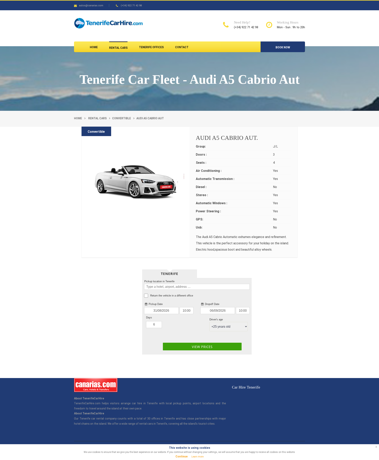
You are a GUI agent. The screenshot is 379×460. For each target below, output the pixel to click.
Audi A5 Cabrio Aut (150, 118)
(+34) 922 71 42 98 (131, 5)
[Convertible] (136, 171)
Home (94, 47)
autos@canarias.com (91, 5)
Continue (181, 456)
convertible (121, 118)
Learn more (197, 456)
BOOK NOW (283, 47)
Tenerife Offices (151, 47)
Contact (182, 47)
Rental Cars (118, 47)
